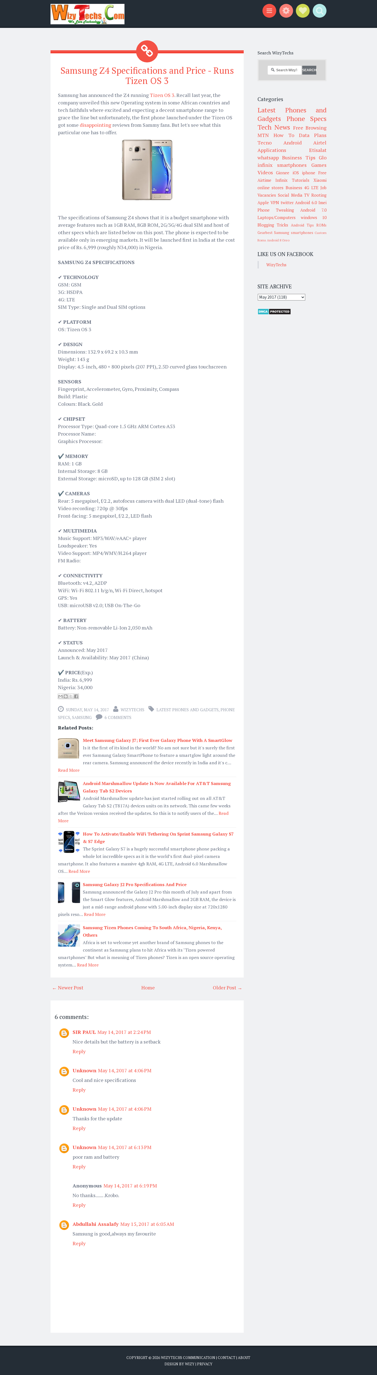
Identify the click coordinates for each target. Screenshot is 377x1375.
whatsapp (268, 157)
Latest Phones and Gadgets (187, 709)
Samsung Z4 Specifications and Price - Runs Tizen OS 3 (147, 75)
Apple (263, 202)
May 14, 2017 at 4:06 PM (125, 1070)
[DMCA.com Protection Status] (274, 313)
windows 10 (314, 217)
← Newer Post (67, 987)
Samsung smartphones (293, 232)
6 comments (118, 717)
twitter (287, 202)
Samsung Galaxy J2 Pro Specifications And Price (135, 884)
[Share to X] (71, 696)
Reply (79, 1051)
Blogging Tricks (272, 225)
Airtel (319, 142)
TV (306, 195)
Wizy (190, 1363)
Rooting (318, 195)
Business (294, 187)
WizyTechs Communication (188, 1357)
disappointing (95, 125)
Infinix (281, 180)
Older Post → (227, 987)
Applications (271, 150)
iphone (308, 172)
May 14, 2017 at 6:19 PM (130, 1185)
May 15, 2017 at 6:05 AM (147, 1224)
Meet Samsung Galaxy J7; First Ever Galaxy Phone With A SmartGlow (157, 740)
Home (148, 987)
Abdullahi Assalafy (96, 1224)
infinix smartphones (282, 165)
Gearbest (265, 232)
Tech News (273, 127)
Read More (68, 770)
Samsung (82, 717)
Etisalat (317, 150)
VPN (274, 202)
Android (292, 142)
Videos (265, 172)
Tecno (264, 142)
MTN (263, 135)
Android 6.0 (306, 202)
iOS (296, 172)
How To (284, 135)
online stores (270, 187)
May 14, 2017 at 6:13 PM (125, 1147)
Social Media (290, 195)
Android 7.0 (313, 210)
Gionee (282, 172)
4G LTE (311, 187)
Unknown (84, 1070)
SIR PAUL (84, 1032)
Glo (322, 157)
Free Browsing (309, 127)
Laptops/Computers (276, 217)
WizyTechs (132, 709)
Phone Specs (306, 118)
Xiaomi (320, 180)
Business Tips (298, 157)
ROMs (321, 225)
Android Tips (302, 225)
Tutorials (300, 180)
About (244, 1357)
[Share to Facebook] (76, 696)
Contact (226, 1357)
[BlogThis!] (65, 696)
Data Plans (312, 135)
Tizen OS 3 (162, 95)
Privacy (205, 1363)
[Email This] (60, 696)
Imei (322, 202)
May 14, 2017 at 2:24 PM (124, 1032)
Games (318, 165)
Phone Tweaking (275, 210)
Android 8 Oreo (278, 240)
